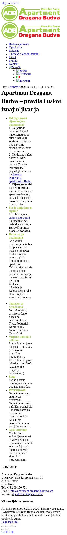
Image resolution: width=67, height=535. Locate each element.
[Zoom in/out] (14, 526)
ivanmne (15, 86)
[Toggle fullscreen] (10, 526)
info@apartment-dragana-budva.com (31, 490)
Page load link (9, 521)
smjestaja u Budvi (19, 217)
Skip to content (10, 3)
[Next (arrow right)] (6, 529)
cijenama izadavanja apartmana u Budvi (20, 178)
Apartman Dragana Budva (27, 494)
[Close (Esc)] (2, 526)
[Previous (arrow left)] (2, 529)
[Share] (6, 526)
